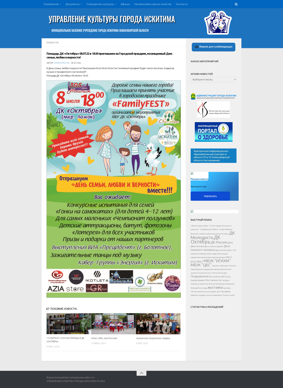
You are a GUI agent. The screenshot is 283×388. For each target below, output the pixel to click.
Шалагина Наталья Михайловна (213, 284)
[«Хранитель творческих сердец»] (158, 323)
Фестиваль (211, 280)
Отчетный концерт (219, 273)
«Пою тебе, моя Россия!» (104, 338)
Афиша (125, 4)
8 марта (222, 229)
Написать (210, 196)
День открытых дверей (214, 246)
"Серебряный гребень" (209, 229)
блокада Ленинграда (199, 288)
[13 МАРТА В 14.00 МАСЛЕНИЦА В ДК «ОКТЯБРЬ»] (69, 323)
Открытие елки (204, 273)
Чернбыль (195, 284)
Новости (52, 42)
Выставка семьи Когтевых (218, 234)
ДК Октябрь (205, 239)
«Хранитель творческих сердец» (153, 338)
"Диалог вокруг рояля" (200, 226)
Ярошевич (230, 284)
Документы (73, 4)
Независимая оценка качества (152, 4)
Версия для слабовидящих (215, 46)
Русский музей (217, 276)
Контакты (182, 4)
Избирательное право (208, 254)
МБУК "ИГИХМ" (217, 261)
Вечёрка (229, 229)
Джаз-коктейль (221, 250)
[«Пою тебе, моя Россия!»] (113, 323)
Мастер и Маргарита (220, 266)
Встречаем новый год (199, 234)
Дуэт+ (230, 250)
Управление (51, 4)
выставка (215, 287)
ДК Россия (219, 242)
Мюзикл (232, 266)
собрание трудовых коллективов (204, 295)
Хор (220, 280)
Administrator (62, 63)
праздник (226, 291)
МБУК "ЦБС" (201, 265)
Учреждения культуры (100, 4)
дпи (218, 292)
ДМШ (230, 242)
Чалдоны (226, 280)
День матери (197, 246)
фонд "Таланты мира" (226, 295)
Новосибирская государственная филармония (209, 269)
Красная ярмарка (218, 257)
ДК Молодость (213, 235)
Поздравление (200, 276)
